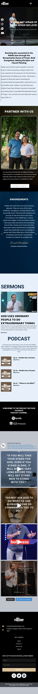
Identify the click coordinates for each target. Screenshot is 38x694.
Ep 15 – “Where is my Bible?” (24, 383)
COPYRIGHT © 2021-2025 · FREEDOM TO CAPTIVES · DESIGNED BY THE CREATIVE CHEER (19, 684)
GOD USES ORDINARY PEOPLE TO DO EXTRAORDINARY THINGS (18, 319)
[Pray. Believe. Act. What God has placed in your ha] (19, 505)
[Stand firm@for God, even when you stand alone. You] (19, 469)
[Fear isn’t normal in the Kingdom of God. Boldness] (19, 542)
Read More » (4, 332)
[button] (30, 3)
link (10, 97)
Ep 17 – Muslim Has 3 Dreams (24, 357)
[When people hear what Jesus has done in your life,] (19, 578)
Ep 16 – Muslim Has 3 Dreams (24, 370)
